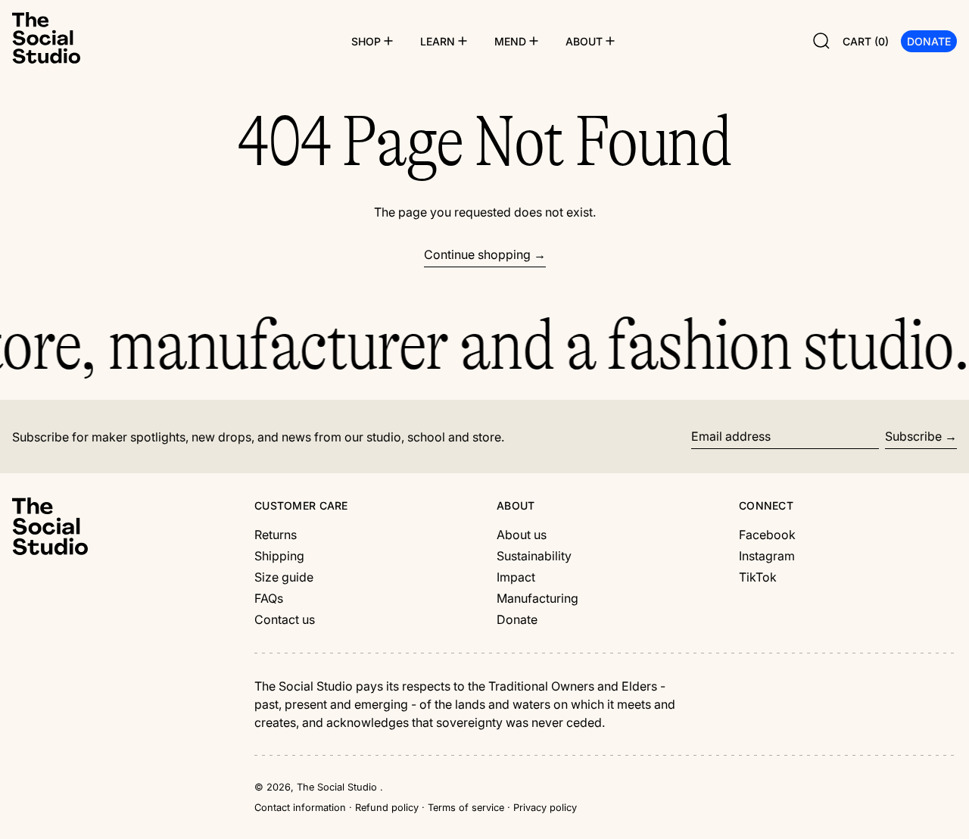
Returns (275, 534)
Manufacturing (537, 598)
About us (522, 534)
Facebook (767, 534)
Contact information (300, 807)
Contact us (284, 619)
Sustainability (534, 555)
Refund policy (387, 807)
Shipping (279, 555)
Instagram (767, 555)
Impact (516, 577)
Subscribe (913, 436)
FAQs (268, 598)
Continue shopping (477, 254)
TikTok (758, 577)
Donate (517, 619)
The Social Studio (338, 787)
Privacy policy (545, 807)
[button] (821, 41)
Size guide (283, 577)
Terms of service (466, 807)
